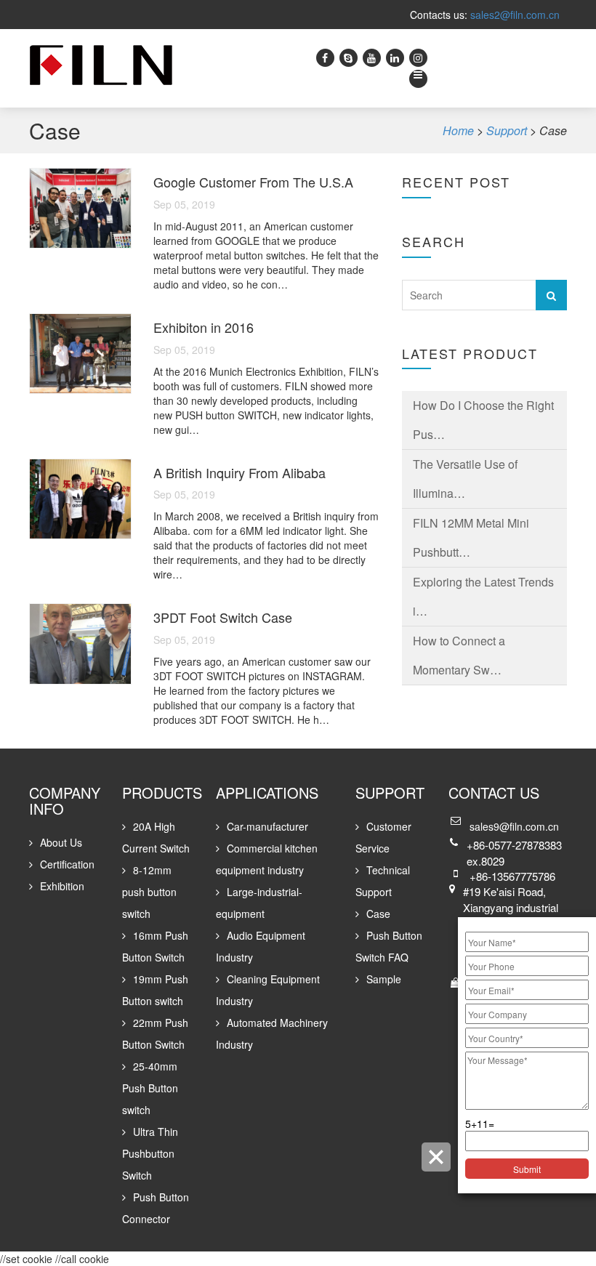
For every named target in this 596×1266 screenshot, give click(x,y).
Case (378, 913)
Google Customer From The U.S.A (253, 181)
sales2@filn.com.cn (515, 14)
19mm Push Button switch (155, 990)
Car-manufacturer (267, 826)
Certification (67, 864)
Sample (383, 979)
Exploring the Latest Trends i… (483, 596)
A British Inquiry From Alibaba (239, 472)
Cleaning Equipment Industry (268, 990)
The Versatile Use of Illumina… (465, 478)
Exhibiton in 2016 (203, 327)
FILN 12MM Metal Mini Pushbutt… (471, 537)
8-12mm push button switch (149, 892)
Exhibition (62, 886)
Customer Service (383, 837)
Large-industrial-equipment (259, 902)
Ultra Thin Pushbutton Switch (150, 1153)
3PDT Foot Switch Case (222, 617)
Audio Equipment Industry (260, 946)
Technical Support (382, 881)
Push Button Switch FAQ (388, 946)
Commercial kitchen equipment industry (267, 859)
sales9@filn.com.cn (514, 826)
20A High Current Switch (156, 837)
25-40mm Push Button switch (150, 1088)
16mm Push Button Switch (155, 946)
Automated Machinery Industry (272, 1033)
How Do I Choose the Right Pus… (483, 420)
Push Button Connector (155, 1208)
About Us (61, 842)
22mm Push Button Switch (155, 1033)
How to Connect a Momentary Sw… (459, 655)
